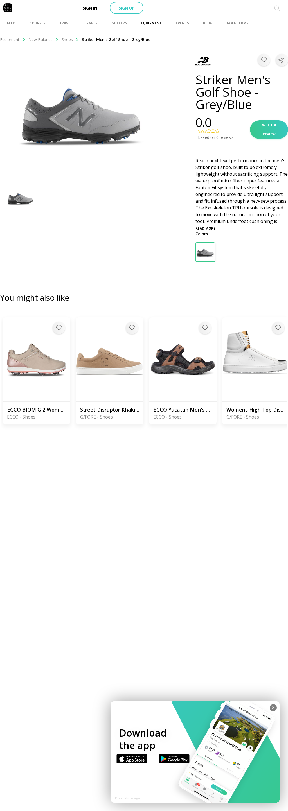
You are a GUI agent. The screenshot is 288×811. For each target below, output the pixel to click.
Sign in (90, 8)
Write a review (269, 130)
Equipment (9, 39)
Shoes (67, 39)
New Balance (40, 39)
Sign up (126, 8)
